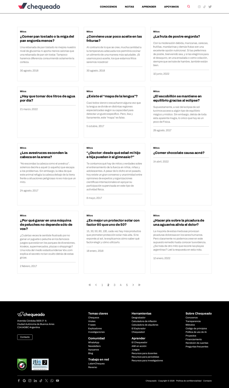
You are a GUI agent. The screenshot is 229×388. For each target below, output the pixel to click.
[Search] (188, 6)
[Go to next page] (133, 285)
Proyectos (191, 335)
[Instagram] (31, 381)
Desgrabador (139, 317)
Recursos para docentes (144, 353)
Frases (92, 325)
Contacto (25, 337)
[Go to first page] (90, 285)
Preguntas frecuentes (197, 346)
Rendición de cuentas (197, 343)
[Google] (25, 381)
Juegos (135, 349)
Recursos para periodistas (145, 357)
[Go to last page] (139, 285)
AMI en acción (139, 346)
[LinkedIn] (36, 381)
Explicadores (95, 328)
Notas (129, 6)
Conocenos (108, 6)
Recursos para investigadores (147, 360)
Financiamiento (194, 339)
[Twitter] (47, 381)
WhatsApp (93, 342)
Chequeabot (138, 332)
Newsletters (94, 346)
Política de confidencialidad (189, 381)
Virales (91, 321)
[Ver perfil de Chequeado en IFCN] (22, 364)
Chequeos (93, 317)
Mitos (23, 31)
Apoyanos (171, 6)
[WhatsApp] (53, 381)
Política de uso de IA (196, 332)
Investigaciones (96, 332)
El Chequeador (139, 342)
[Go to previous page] (96, 285)
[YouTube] (57, 381)
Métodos (190, 325)
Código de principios (196, 328)
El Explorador (139, 328)
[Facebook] (20, 381)
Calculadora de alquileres (145, 325)
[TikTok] (42, 381)
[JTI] (40, 364)
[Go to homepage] (44, 7)
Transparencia (193, 321)
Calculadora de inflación (144, 321)
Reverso (92, 367)
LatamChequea (96, 363)
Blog (90, 353)
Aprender (149, 6)
